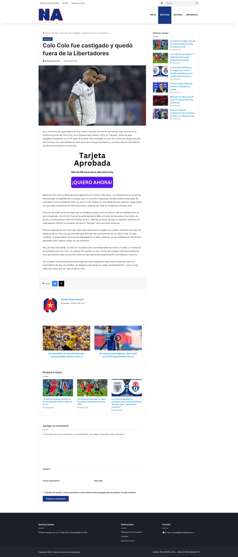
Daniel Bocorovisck (52, 61)
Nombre (47, 469)
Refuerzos (192, 15)
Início (153, 15)
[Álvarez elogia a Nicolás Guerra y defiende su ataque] (160, 87)
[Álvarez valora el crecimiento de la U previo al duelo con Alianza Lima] (160, 114)
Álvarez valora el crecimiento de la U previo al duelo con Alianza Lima (182, 113)
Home (47, 33)
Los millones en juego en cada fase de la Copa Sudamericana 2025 (91, 401)
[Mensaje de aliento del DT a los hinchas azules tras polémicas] (160, 100)
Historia (177, 15)
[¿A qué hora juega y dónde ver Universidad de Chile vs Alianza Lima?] (58, 387)
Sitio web (98, 481)
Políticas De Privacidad (49, 3)
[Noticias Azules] (50, 14)
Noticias (164, 15)
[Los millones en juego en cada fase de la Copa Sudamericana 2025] (92, 387)
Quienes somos (78, 3)
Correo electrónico (52, 481)
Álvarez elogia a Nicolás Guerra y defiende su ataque (181, 86)
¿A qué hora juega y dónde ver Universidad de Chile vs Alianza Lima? (57, 401)
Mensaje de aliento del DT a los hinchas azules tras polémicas (182, 100)
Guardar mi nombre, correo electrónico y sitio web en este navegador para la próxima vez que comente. (90, 492)
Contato (65, 3)
